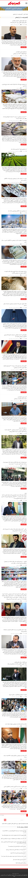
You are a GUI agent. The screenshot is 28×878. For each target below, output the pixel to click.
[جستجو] (5, 820)
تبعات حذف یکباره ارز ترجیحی (20, 399)
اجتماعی (19, 466)
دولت (17, 500)
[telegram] (13, 873)
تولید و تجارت (18, 565)
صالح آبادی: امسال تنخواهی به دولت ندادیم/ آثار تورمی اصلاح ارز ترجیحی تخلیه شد (15, 335)
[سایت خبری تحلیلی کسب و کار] (14, 3)
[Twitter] (15, 873)
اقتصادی (16, 120)
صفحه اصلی (26, 14)
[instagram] (14, 873)
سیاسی (10, 500)
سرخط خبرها (18, 24)
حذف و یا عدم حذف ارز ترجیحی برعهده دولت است (16, 724)
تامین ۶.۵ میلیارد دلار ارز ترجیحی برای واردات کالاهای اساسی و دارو (15, 179)
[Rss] (18, 873)
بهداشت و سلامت (12, 466)
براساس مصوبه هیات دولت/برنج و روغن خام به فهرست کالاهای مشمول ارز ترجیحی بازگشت (15, 272)
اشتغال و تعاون (18, 697)
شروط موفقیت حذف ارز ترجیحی (20, 54)
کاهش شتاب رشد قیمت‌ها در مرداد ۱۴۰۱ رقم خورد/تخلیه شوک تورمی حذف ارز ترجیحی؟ (15, 366)
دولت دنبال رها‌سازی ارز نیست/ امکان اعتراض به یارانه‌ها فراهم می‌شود (15, 630)
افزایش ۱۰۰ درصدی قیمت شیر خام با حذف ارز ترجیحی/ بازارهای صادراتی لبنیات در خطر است (15, 562)
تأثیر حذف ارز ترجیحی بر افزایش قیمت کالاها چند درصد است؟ (15, 756)
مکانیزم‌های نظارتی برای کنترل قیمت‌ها (19, 22)
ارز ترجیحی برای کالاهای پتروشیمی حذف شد (17, 211)
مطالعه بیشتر (23, 47)
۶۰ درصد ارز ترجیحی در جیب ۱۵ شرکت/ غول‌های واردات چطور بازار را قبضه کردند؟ (15, 117)
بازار (17, 88)
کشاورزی (9, 151)
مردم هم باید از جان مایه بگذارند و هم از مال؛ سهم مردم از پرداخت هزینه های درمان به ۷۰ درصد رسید (15, 463)
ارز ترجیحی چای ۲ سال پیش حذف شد (19, 149)
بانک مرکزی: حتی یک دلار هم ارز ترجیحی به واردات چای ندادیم (15, 304)
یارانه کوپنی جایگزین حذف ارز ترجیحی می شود (17, 664)
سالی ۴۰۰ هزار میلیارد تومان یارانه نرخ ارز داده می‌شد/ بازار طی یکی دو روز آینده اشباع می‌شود (15, 530)
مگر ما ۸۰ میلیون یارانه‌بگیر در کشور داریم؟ (18, 695)
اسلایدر (19, 120)
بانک (14, 120)
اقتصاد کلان (16, 182)
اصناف (19, 88)
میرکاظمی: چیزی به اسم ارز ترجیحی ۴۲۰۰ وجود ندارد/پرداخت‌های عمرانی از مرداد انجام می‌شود (16, 430)
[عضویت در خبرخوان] (0, 17)
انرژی (13, 213)
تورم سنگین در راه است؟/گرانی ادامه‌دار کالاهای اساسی (15, 786)
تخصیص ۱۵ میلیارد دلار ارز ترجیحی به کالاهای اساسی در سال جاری (14, 241)
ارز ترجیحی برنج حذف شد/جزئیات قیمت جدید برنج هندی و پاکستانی (14, 85)
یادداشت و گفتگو (13, 24)
